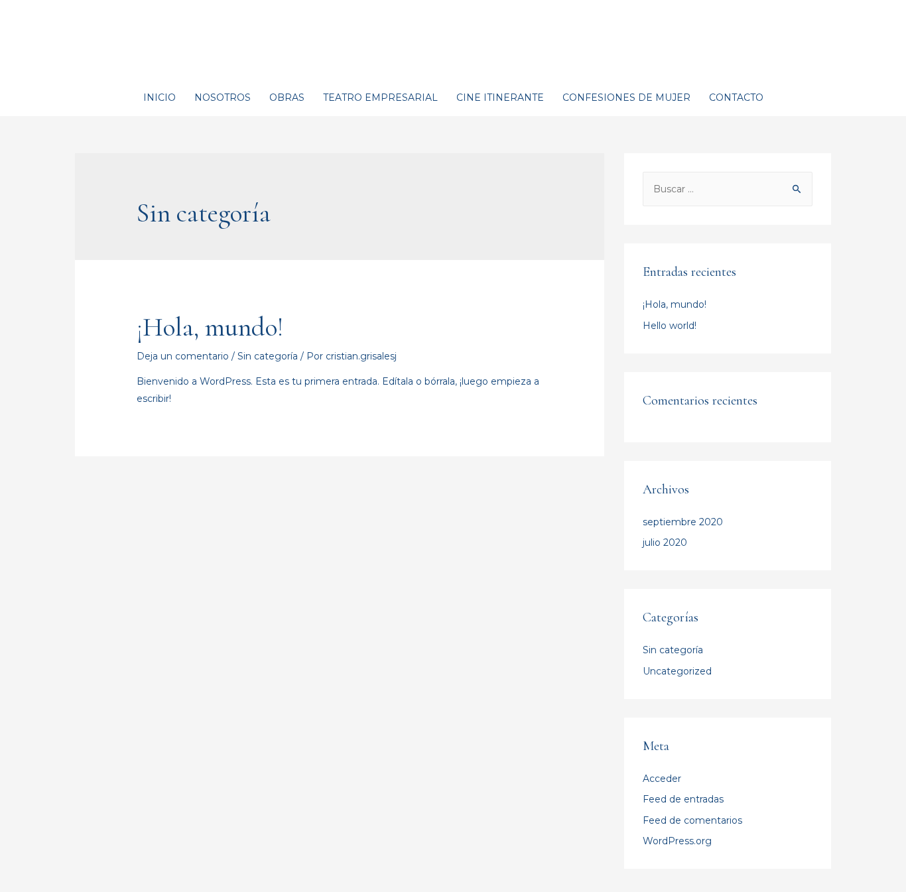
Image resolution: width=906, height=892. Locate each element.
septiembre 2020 (683, 522)
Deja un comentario (183, 356)
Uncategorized (677, 671)
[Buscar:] (727, 189)
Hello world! (669, 326)
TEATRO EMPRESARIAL (380, 97)
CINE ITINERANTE (500, 97)
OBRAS (286, 97)
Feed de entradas (683, 799)
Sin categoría (267, 356)
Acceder (662, 779)
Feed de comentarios (692, 820)
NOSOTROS (222, 97)
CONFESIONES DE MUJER (626, 97)
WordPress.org (677, 841)
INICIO (159, 97)
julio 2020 (665, 542)
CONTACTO (736, 97)
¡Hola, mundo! (210, 327)
